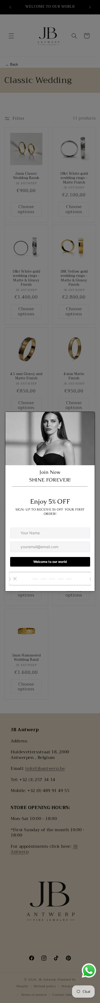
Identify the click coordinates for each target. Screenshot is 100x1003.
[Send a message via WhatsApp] (89, 970)
